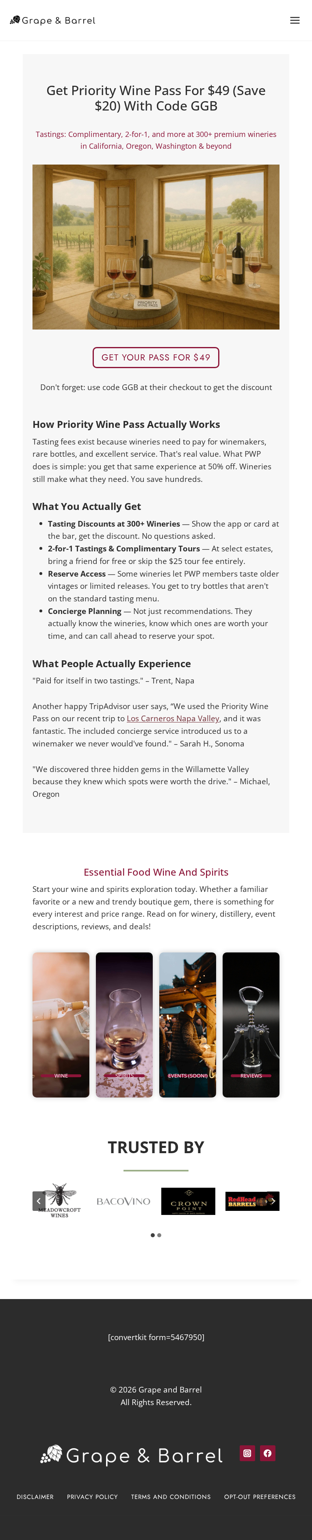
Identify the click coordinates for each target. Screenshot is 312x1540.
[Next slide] (273, 1201)
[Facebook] (267, 1453)
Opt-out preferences (260, 1496)
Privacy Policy (92, 1496)
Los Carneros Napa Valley (173, 718)
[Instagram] (247, 1453)
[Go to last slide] (39, 1201)
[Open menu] (295, 20)
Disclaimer (35, 1496)
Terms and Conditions (171, 1496)
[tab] (153, 1235)
